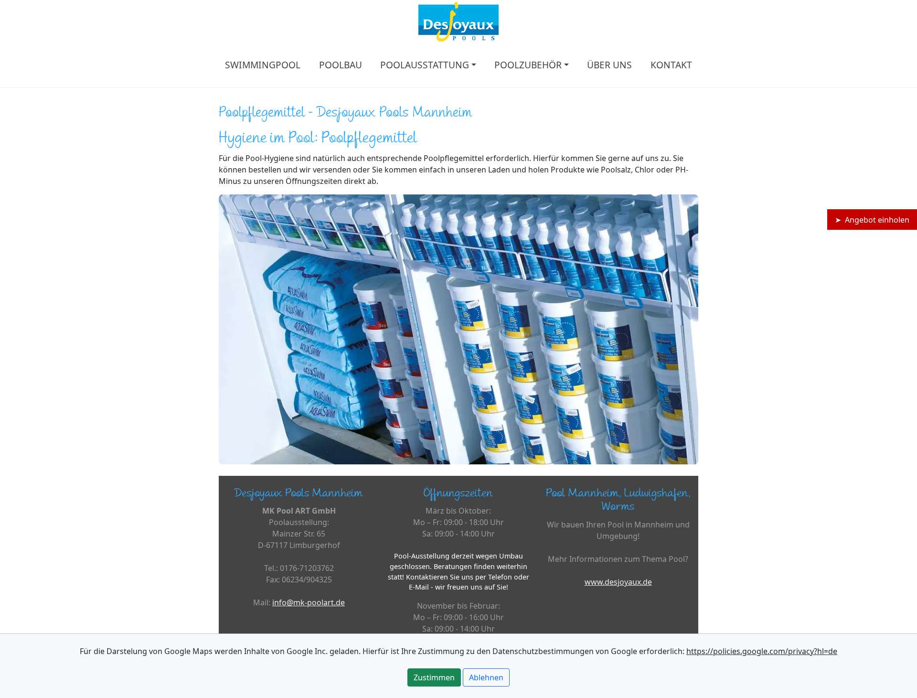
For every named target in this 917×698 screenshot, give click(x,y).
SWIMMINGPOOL (262, 64)
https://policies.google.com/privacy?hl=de (761, 651)
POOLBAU (340, 64)
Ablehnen (486, 677)
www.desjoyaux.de (618, 582)
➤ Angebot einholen (872, 220)
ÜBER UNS (609, 64)
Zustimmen (434, 677)
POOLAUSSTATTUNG (424, 64)
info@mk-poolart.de (308, 602)
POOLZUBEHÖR (528, 64)
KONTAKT (671, 64)
